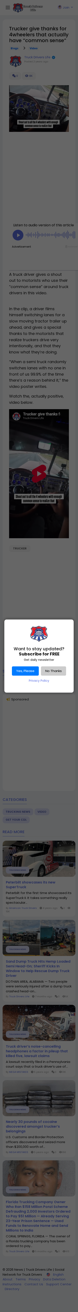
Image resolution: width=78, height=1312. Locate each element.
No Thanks (53, 671)
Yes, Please (25, 671)
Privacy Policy (39, 680)
